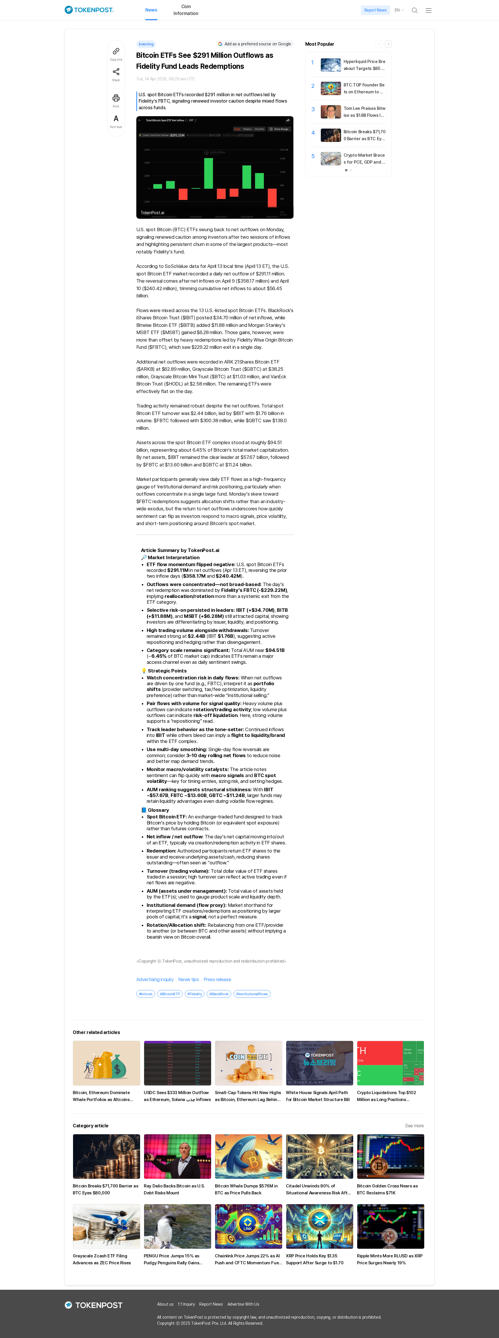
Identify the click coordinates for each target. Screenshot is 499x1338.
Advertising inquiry (155, 979)
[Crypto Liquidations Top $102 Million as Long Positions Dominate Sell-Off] (390, 1063)
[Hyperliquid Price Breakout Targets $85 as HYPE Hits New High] (331, 70)
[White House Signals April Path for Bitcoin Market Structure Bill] (319, 1063)
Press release (217, 979)
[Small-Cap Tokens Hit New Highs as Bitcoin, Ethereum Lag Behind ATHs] (248, 1063)
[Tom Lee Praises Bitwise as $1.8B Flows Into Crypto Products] (331, 117)
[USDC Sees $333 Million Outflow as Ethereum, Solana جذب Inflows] (177, 1063)
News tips (188, 979)
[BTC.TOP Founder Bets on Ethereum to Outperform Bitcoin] (331, 93)
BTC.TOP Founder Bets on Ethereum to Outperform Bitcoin (365, 91)
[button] (388, 43)
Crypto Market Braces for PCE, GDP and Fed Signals (364, 162)
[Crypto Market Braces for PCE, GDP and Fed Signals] (331, 164)
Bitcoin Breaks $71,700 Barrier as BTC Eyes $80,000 (365, 138)
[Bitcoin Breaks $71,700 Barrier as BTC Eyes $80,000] (331, 140)
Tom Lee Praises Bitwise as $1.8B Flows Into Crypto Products (365, 115)
